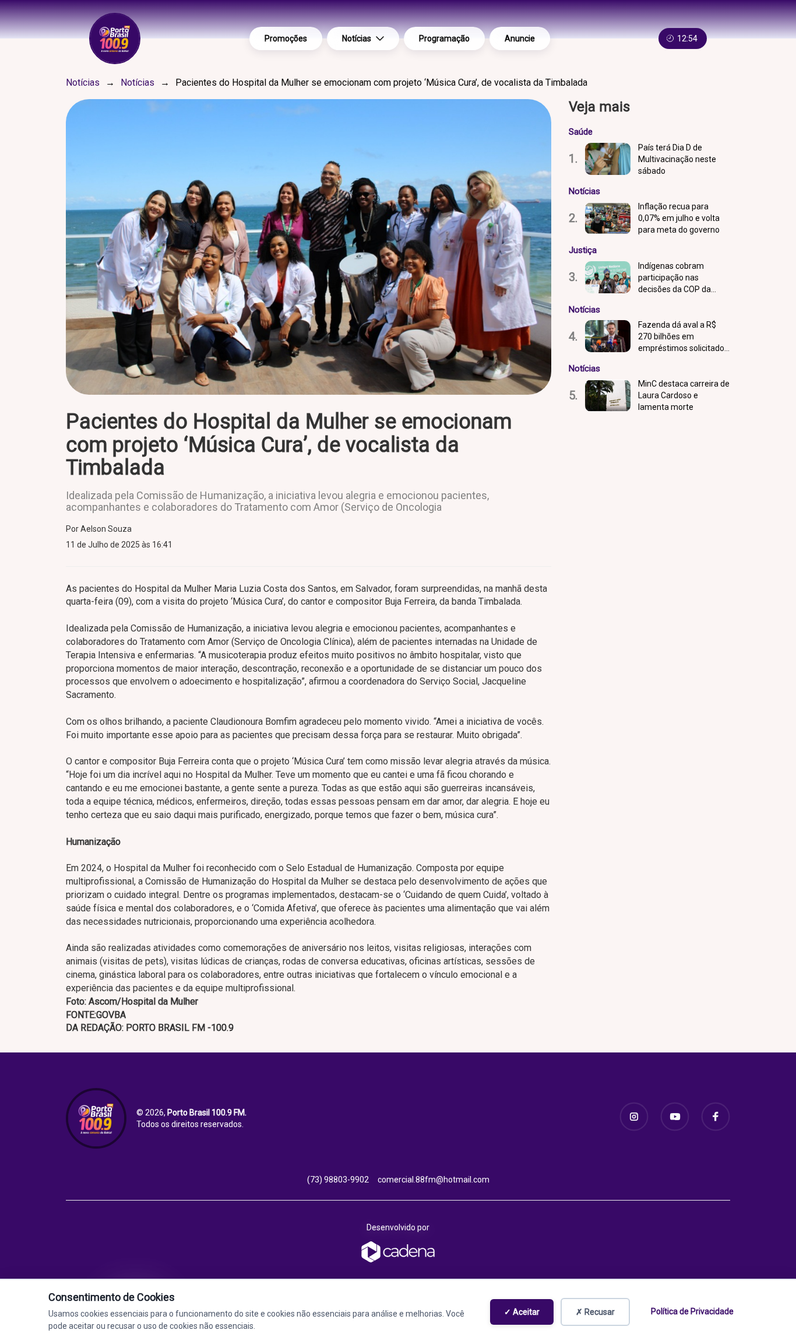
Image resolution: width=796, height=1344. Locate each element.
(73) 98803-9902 (338, 1179)
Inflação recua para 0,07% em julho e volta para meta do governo (679, 218)
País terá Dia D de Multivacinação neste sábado (677, 159)
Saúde (581, 132)
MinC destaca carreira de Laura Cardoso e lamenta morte (684, 395)
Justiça (583, 250)
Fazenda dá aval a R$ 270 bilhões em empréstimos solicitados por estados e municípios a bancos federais (684, 337)
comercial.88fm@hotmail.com (433, 1179)
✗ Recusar (595, 1312)
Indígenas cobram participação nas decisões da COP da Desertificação (674, 278)
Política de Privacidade (692, 1311)
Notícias (356, 38)
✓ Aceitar (522, 1312)
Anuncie (520, 38)
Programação (444, 38)
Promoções (286, 38)
